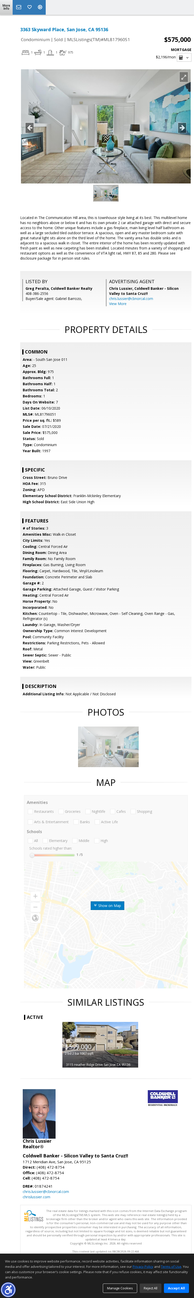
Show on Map (109, 905)
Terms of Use (171, 1266)
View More (118, 303)
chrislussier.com (36, 1196)
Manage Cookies (120, 1288)
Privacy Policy (143, 1266)
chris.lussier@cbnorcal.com (131, 298)
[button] (8, 1290)
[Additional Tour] (41, 7)
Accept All (176, 1288)
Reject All (150, 1288)
